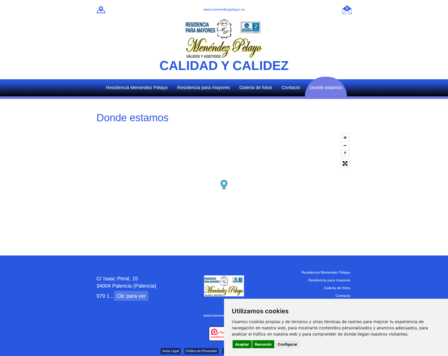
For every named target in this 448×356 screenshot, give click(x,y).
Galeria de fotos (255, 87)
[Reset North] (345, 153)
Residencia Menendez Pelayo (137, 87)
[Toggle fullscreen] (345, 163)
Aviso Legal (170, 351)
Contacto (291, 87)
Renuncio (263, 344)
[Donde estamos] (101, 9)
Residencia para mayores (203, 87)
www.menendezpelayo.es (224, 9)
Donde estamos (326, 87)
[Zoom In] (345, 137)
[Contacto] (347, 9)
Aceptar (242, 344)
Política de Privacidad (201, 351)
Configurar (287, 344)
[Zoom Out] (345, 145)
